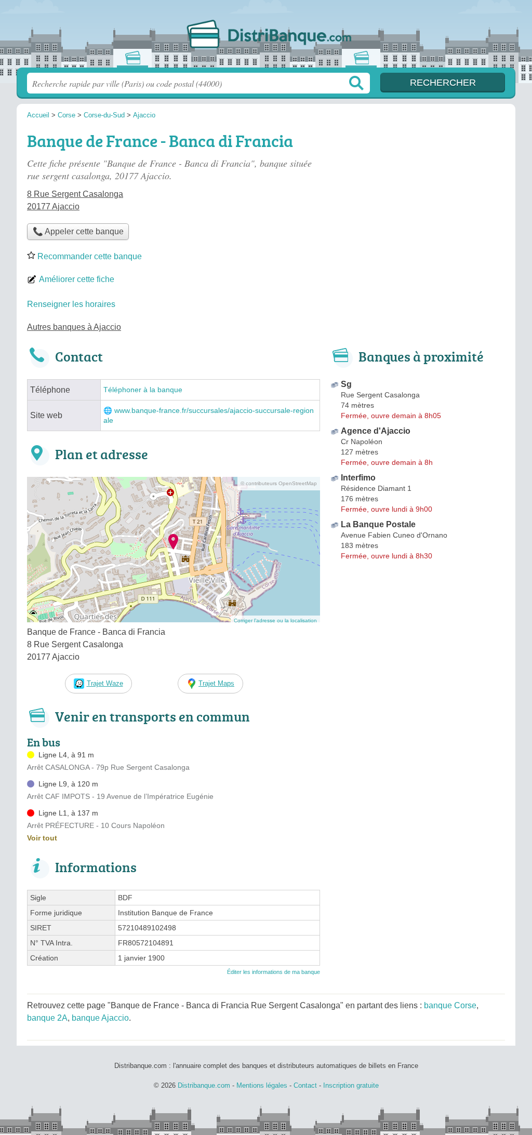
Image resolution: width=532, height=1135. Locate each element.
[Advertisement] (417, 200)
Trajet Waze (105, 683)
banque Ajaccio (100, 1017)
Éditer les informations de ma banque (273, 972)
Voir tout (42, 838)
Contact (305, 1085)
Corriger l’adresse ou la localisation (275, 620)
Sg (346, 384)
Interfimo (358, 477)
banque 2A (47, 1017)
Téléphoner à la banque (142, 390)
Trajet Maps (216, 683)
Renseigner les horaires (71, 304)
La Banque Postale (378, 524)
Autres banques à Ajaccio (74, 327)
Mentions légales (261, 1085)
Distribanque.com (266, 37)
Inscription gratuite (351, 1085)
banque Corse (450, 1005)
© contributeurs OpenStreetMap (279, 483)
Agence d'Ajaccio (375, 430)
